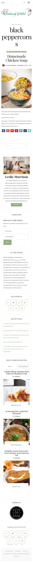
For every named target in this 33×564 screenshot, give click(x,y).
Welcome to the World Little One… (13, 342)
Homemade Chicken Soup (16, 58)
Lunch (24, 51)
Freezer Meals (16, 51)
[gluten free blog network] (16, 513)
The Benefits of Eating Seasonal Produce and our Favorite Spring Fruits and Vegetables (15, 349)
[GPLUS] (25, 533)
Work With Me (9, 551)
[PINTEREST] (19, 533)
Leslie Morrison (11, 65)
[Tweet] (20, 130)
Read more (16, 204)
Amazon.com (17, 260)
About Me (17, 551)
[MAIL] (16, 540)
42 (30, 65)
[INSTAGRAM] (9, 540)
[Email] (29, 130)
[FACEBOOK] (6, 533)
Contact (25, 551)
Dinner (9, 51)
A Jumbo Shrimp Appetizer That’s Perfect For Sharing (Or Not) (16, 372)
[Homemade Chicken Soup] (16, 88)
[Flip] (12, 130)
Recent (10, 366)
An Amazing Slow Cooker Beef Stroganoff (15, 331)
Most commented (23, 366)
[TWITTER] (12, 533)
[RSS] (22, 540)
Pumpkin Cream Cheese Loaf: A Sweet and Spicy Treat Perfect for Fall (16, 453)
